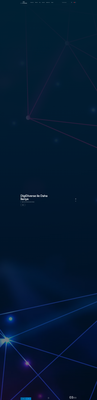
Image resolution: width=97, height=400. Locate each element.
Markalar (36, 2)
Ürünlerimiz (32, 2)
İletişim (52, 2)
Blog (39, 2)
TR (75, 2)
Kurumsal (43, 2)
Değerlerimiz (48, 2)
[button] (23, 398)
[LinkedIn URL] (75, 201)
